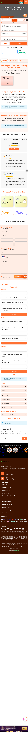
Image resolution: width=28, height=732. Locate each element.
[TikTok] (14, 529)
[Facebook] (8, 529)
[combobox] (13, 26)
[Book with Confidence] (25, 15)
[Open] (26, 231)
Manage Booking (6, 510)
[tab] (6, 20)
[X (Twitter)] (5, 529)
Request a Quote (6, 507)
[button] (1, 170)
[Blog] (26, 529)
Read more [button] (8, 168)
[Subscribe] (24, 438)
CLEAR (5, 43)
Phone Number (4, 255)
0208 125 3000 (9, 474)
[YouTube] (17, 529)
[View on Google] (4, 156)
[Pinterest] (20, 529)
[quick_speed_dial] (25, 719)
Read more (7, 729)
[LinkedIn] (23, 529)
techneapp (16, 550)
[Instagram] (11, 529)
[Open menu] (26, 2)
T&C (9, 276)
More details (12, 435)
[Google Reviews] (2, 529)
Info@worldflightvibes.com (13, 478)
